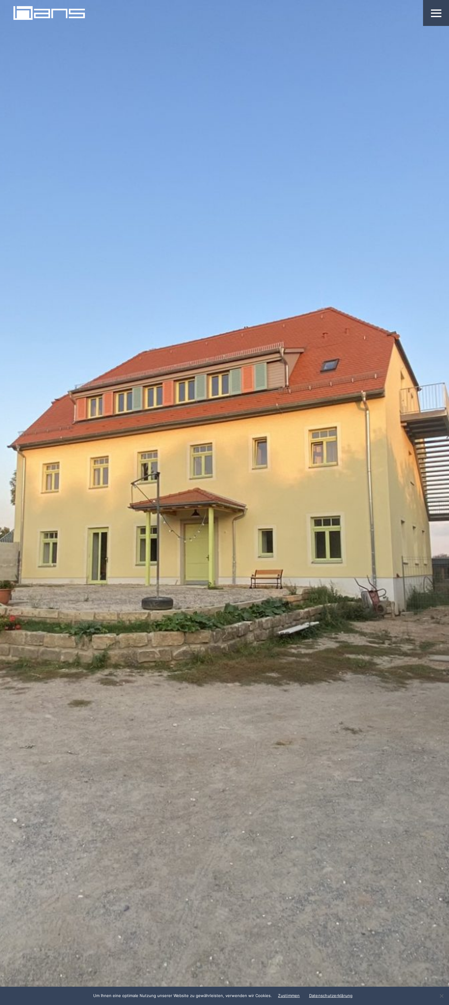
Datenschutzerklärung (331, 995)
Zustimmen (289, 995)
